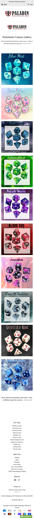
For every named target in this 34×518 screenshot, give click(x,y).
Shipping (17, 457)
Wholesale (17, 462)
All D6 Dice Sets (17, 428)
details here (26, 43)
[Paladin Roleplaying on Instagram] (19, 480)
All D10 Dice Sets (17, 430)
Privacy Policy (17, 464)
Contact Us (17, 492)
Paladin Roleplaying (19, 505)
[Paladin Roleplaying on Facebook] (15, 480)
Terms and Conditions (17, 466)
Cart (31, 4)
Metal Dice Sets (17, 433)
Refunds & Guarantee (17, 469)
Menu (5, 4)
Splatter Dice (17, 444)
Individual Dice (17, 446)
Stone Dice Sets (17, 437)
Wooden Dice (17, 435)
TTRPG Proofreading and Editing (17, 471)
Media (17, 460)
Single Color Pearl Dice (17, 442)
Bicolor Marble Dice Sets (17, 439)
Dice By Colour (17, 449)
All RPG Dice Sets (17, 426)
